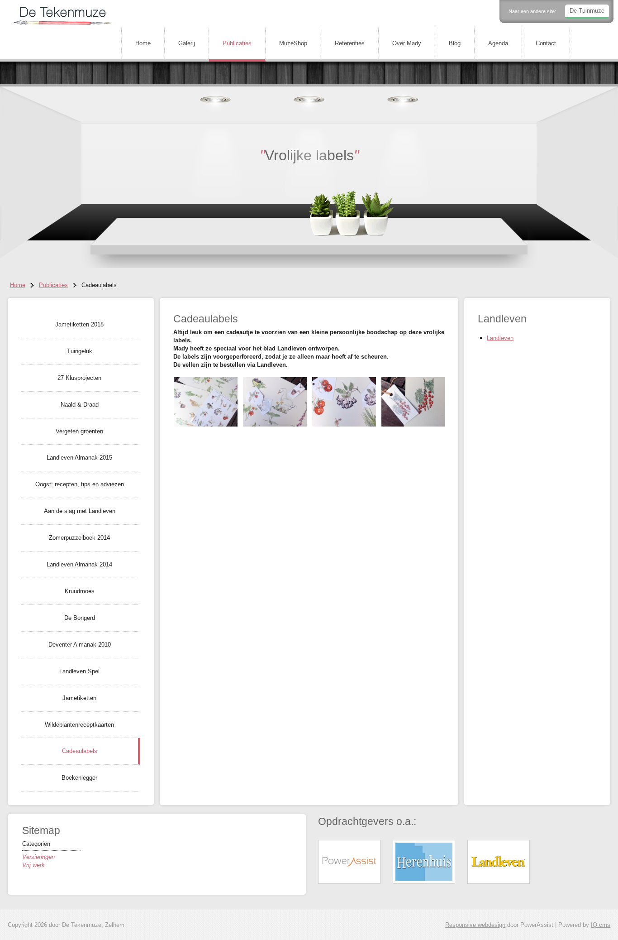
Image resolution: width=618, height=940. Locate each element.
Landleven (500, 338)
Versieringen (38, 857)
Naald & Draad (80, 404)
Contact (546, 43)
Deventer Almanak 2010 (79, 644)
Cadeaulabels (79, 751)
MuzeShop (293, 43)
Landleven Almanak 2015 (79, 457)
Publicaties (237, 43)
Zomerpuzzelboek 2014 (79, 537)
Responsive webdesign (475, 924)
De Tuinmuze (587, 10)
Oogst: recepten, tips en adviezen (79, 484)
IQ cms (600, 924)
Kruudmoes (80, 591)
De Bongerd (79, 617)
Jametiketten (79, 698)
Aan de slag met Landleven (79, 511)
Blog (455, 43)
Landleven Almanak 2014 (79, 564)
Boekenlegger (79, 777)
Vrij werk (33, 865)
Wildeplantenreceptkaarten (79, 724)
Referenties (350, 43)
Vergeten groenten (79, 431)
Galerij (186, 43)
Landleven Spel (79, 671)
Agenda (498, 43)
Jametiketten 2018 (79, 324)
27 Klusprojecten (79, 377)
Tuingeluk (79, 351)
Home (143, 43)
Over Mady (406, 43)
